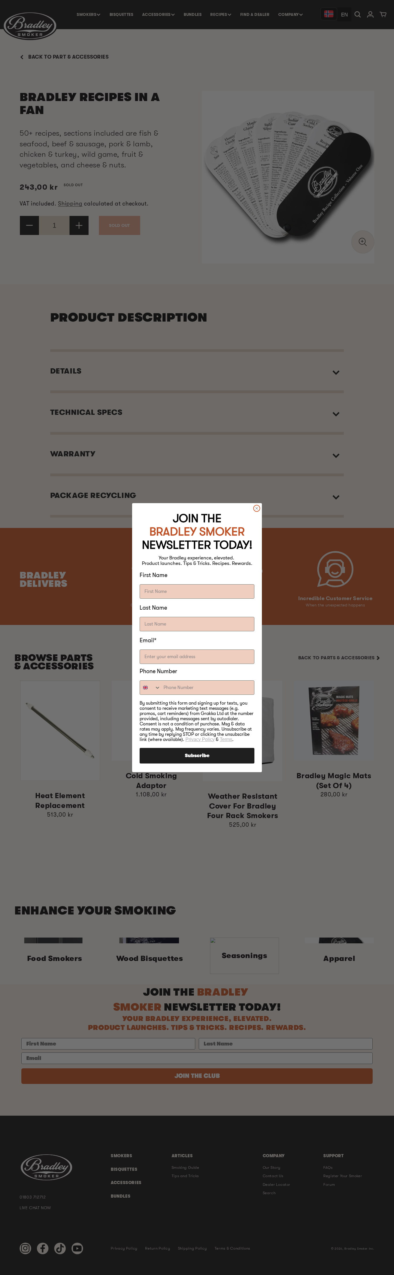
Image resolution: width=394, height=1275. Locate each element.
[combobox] (150, 688)
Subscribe (197, 755)
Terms (226, 739)
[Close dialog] (257, 508)
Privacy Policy (200, 739)
